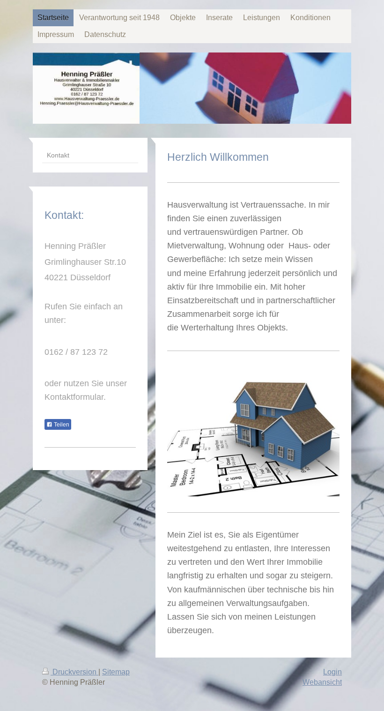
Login (332, 672)
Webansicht (322, 682)
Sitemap (116, 672)
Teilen (60, 424)
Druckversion (74, 672)
